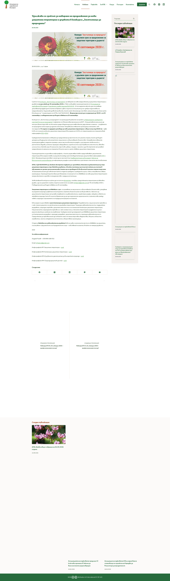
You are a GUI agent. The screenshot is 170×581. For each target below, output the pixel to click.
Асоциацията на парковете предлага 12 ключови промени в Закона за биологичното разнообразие (124, 64)
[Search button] (133, 18)
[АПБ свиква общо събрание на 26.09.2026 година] (49, 434)
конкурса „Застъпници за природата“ (52, 101)
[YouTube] (159, 4)
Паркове (94, 4)
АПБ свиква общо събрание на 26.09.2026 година (124, 40)
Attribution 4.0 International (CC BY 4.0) (90, 577)
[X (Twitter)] (54, 272)
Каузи (112, 4)
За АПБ (102, 4)
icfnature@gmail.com (80, 183)
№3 (42, 133)
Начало (77, 4)
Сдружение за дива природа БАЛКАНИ (61, 106)
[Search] (149, 4)
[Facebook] (154, 4)
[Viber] (84, 272)
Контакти (130, 4)
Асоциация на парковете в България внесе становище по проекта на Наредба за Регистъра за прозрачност (120, 563)
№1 (103, 156)
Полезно (120, 4)
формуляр (67, 180)
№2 (33, 158)
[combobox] (123, 18)
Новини (85, 4)
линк (62, 247)
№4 (46, 133)
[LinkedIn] (164, 4)
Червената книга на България (80, 158)
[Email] (99, 272)
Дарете (142, 4)
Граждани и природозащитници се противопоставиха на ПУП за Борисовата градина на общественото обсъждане (124, 250)
